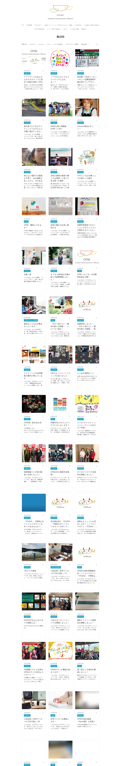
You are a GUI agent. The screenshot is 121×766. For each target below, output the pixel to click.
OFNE (60, 15)
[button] (97, 44)
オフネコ (54, 271)
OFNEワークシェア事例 (72, 44)
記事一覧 (24, 44)
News (48, 44)
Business (41, 44)
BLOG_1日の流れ (58, 44)
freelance (32, 44)
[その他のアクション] (44, 71)
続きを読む (84, 44)
